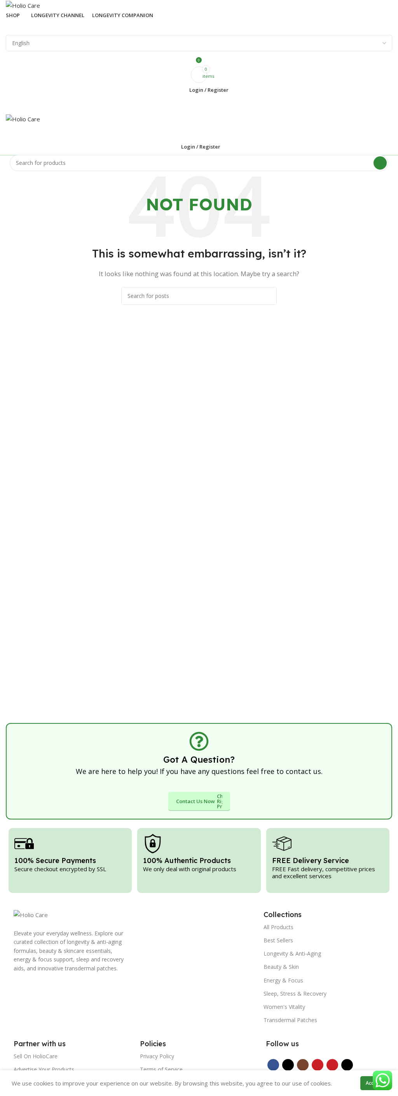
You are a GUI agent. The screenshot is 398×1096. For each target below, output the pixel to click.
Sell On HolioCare (36, 1056)
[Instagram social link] (303, 1065)
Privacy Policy (157, 1056)
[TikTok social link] (347, 1065)
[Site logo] (23, 5)
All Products (278, 927)
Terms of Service (161, 1069)
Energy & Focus (283, 980)
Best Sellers (278, 940)
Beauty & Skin (281, 966)
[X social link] (288, 1065)
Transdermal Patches (290, 1020)
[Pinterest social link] (332, 1065)
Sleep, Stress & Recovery (295, 993)
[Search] (199, 27)
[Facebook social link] (273, 1065)
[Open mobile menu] (199, 106)
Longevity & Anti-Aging (292, 953)
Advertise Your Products (44, 1069)
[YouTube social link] (317, 1065)
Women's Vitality (284, 1006)
